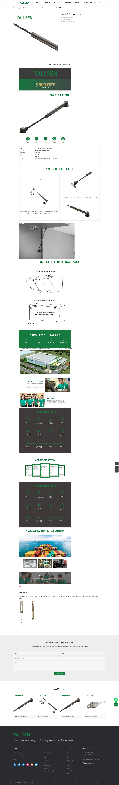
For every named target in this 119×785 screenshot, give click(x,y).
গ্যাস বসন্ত (31, 7)
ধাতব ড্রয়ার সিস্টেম (47, 752)
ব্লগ (68, 773)
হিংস (45, 757)
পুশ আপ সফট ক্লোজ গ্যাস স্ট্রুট (68, 716)
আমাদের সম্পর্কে (70, 760)
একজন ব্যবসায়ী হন (70, 763)
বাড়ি (68, 752)
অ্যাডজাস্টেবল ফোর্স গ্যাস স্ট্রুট (91, 716)
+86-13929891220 (89, 752)
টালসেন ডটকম (31, 782)
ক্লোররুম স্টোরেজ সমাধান (18, 754)
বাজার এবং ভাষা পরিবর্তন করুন (90, 763)
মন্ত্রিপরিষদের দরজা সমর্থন (46, 7)
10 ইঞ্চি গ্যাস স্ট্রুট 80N (43, 716)
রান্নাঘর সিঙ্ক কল (47, 765)
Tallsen (15, 7)
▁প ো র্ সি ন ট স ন (23, 7)
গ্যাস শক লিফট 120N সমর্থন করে (59, 7)
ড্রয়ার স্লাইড (46, 754)
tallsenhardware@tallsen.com (92, 759)
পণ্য (68, 757)
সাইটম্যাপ (36, 782)
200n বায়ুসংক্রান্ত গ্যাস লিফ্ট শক (21, 716)
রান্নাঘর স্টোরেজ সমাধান (17, 752)
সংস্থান (68, 765)
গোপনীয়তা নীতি (70, 771)
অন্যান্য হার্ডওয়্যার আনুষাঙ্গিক (49, 770)
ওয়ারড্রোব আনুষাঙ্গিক (48, 768)
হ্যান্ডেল (45, 762)
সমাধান (68, 755)
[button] (94, 2)
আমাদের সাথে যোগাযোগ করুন (72, 768)
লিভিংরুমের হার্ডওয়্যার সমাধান (18, 756)
